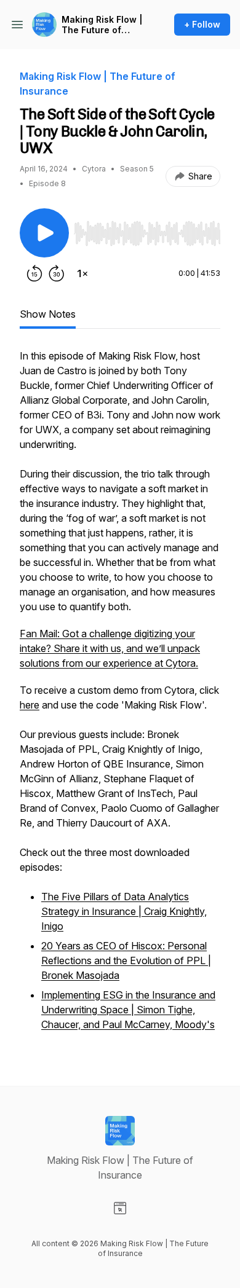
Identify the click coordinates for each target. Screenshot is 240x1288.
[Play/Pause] (44, 232)
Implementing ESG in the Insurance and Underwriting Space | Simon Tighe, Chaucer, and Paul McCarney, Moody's (128, 1010)
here (29, 705)
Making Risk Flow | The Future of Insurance (102, 25)
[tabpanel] (120, 697)
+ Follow (202, 24)
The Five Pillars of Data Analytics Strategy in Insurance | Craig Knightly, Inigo (124, 911)
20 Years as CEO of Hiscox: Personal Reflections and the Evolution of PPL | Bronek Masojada (126, 960)
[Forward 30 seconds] (56, 273)
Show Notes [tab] (48, 314)
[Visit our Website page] (120, 1208)
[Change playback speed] (82, 273)
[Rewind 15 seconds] (34, 273)
